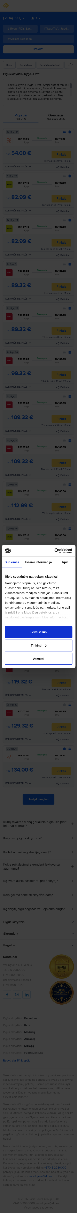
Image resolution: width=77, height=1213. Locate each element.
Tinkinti (36, 645)
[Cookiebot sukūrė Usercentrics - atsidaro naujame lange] (54, 550)
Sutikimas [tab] (12, 562)
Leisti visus (38, 632)
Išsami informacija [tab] (38, 562)
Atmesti (38, 658)
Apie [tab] (65, 562)
